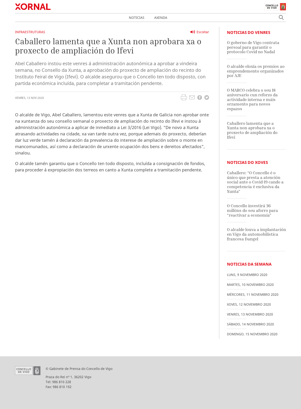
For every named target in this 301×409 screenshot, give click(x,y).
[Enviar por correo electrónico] (192, 98)
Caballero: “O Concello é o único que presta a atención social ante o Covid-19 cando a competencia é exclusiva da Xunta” (255, 182)
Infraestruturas (30, 32)
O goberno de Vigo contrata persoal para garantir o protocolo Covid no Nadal (253, 47)
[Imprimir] (184, 98)
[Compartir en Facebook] (199, 98)
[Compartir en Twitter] (206, 98)
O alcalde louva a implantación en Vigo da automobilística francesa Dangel (256, 234)
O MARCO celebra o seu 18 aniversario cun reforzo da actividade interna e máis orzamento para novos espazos (252, 99)
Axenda (160, 17)
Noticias (136, 17)
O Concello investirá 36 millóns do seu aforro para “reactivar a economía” (252, 210)
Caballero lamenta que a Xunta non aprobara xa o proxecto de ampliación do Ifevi (252, 130)
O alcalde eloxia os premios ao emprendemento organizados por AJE (256, 71)
